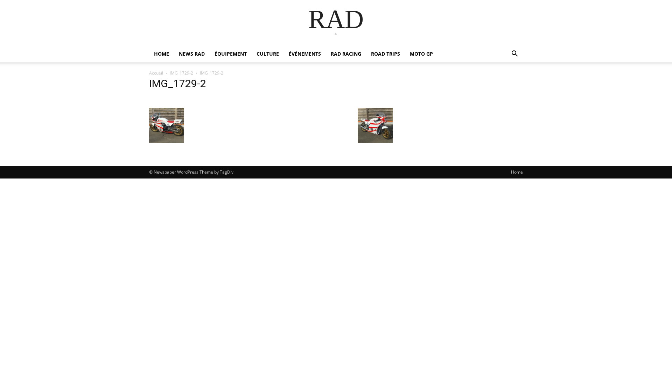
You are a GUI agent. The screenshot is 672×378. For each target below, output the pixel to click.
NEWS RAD (192, 53)
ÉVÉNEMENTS (305, 53)
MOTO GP (421, 53)
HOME (161, 53)
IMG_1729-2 (181, 73)
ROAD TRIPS (385, 53)
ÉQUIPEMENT (231, 53)
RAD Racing (346, 53)
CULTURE (268, 53)
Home (517, 172)
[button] (514, 54)
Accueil (156, 73)
